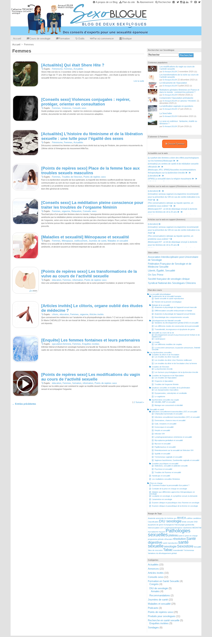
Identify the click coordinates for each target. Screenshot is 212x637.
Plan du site (128, 2)
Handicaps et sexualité (161, 476)
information (77, 280)
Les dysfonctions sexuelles (161, 352)
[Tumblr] (195, 2)
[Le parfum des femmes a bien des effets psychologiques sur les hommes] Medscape (173, 159)
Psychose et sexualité (163, 469)
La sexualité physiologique (160, 294)
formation (76, 383)
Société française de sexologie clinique (169, 278)
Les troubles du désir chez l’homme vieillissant (173, 360)
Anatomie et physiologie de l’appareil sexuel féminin (175, 314)
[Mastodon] (199, 2)
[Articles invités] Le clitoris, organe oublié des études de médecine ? (92, 308)
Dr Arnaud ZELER (170, 72)
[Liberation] (153, 176)
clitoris (55, 314)
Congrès (154, 584)
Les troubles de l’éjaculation (166, 378)
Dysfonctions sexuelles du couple (165, 400)
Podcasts (153, 607)
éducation (56, 280)
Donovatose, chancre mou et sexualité (170, 420)
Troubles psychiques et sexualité (165, 464)
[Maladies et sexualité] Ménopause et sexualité (85, 237)
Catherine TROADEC (187, 101)
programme (152, 539)
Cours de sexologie (39, 38)
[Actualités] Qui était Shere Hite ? (72, 65)
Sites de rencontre (155, 550)
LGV (161, 528)
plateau (173, 535)
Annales (155, 591)
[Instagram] (181, 2)
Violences (66, 108)
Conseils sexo (79, 108)
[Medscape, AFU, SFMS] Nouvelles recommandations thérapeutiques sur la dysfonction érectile (172, 171)
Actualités (78, 69)
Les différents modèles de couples (168, 344)
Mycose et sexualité (163, 444)
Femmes (68, 69)
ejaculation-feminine (61, 344)
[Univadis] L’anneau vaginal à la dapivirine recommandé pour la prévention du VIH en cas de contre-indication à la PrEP (174, 197)
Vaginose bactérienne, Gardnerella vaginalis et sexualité (177, 460)
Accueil (17, 38)
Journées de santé (97, 241)
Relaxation (76, 211)
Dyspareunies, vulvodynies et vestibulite (171, 393)
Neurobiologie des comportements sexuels (172, 317)
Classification (153, 522)
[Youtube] (184, 2)
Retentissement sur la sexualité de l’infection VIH (174, 450)
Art (165, 518)
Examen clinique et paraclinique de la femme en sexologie (175, 506)
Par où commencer (103, 38)
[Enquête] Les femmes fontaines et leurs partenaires (90, 340)
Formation (64, 38)
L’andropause (160, 339)
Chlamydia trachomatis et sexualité (169, 414)
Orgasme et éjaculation (164, 381)
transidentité (178, 550)
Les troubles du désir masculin (167, 357)
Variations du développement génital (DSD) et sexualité (176, 323)
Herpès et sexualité (162, 430)
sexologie (170, 546)
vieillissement (80, 241)
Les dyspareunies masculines (167, 390)
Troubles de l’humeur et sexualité (168, 472)
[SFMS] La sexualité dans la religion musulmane (169, 179)
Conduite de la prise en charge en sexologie (169, 489)
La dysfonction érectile (164, 369)
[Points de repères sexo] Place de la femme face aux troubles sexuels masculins (90, 170)
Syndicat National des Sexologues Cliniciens (172, 283)
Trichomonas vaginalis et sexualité (168, 457)
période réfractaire (165, 539)
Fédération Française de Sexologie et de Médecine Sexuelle (169, 265)
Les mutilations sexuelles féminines (166, 479)
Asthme (170, 518)
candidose (197, 518)
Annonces (153, 568)
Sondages (153, 627)
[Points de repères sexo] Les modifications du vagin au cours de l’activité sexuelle (90, 377)
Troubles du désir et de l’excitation (165, 355)
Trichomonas (189, 550)
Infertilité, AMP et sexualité (165, 402)
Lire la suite (139, 81)
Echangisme (169, 525)
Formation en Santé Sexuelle (163, 581)
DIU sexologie (170, 521)
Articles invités (96, 314)
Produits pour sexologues (161, 616)
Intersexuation (153, 528)
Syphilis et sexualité (162, 454)
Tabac (168, 550)
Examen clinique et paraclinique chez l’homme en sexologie (175, 503)
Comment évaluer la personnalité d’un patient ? (170, 485)
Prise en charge (156, 483)
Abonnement (146, 2)
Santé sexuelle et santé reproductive (169, 298)
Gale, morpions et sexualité (165, 424)
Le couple (156, 342)
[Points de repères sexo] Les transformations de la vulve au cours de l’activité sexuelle (89, 273)
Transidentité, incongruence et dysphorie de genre (175, 329)
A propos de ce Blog (106, 2)
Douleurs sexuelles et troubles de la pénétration (171, 388)
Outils (81, 38)
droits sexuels (187, 522)
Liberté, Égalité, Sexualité (161, 270)
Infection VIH (160, 434)
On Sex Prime (155, 274)
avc (175, 518)
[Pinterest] (191, 2)
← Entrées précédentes (24, 404)
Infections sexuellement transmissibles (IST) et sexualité (174, 412)
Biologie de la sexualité (161, 305)
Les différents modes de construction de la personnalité (177, 326)
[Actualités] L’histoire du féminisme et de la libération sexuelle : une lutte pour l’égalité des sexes (92, 136)
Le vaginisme (160, 396)
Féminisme (57, 69)
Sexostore (185, 546)
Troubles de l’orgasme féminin (167, 384)
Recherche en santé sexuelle (163, 620)
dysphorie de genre (155, 525)
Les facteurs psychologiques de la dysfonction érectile (176, 372)
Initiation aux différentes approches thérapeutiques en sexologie (172, 493)
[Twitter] (178, 2)
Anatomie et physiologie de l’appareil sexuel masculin (176, 307)
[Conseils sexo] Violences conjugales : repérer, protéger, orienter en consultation (85, 101)
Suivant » (140, 402)
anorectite (160, 518)
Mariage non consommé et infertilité (169, 405)
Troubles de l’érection (160, 367)
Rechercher (164, 2)
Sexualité (197, 547)
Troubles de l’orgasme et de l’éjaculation (168, 376)
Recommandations (159, 595)
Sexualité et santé (157, 409)
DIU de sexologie (158, 588)
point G (182, 536)
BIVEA (181, 518)
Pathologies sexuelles (169, 532)
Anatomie (151, 518)
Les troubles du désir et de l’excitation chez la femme (176, 363)
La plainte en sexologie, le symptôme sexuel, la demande (174, 496)
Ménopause (67, 241)
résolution (179, 538)
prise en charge (191, 536)
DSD (196, 522)
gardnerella (189, 525)
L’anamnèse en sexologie (162, 499)
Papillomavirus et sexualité (165, 447)
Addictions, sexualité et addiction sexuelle (171, 466)
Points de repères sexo (94, 177)
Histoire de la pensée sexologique (168, 302)
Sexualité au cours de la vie (163, 333)
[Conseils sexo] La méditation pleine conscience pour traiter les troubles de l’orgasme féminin (92, 205)
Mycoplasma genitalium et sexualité (169, 440)
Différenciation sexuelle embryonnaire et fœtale (173, 311)
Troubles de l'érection (72, 177)
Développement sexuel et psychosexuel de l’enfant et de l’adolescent (176, 336)
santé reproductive (170, 543)
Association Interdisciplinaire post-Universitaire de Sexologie (173, 258)
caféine (189, 518)
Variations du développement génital (162, 553)
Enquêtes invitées (90, 344)
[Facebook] (174, 2)
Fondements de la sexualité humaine (166, 296)
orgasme (66, 211)
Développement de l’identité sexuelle (166, 321)
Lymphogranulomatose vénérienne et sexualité (173, 437)
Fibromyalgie (179, 525)
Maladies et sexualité (118, 241)
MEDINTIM (196, 528)
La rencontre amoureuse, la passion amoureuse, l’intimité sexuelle (176, 348)
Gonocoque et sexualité (164, 427)
